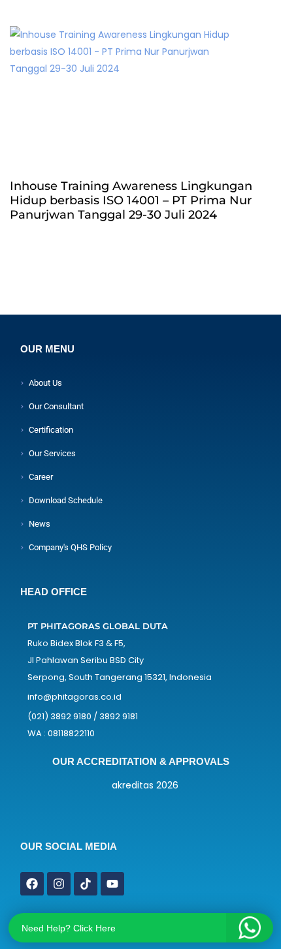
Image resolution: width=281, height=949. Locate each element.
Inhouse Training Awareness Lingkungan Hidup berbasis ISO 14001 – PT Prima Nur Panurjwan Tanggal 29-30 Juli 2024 (131, 200)
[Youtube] (112, 883)
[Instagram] (59, 883)
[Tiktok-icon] (85, 883)
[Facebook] (32, 883)
